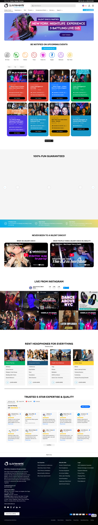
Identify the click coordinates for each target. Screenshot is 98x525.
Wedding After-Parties (11, 374)
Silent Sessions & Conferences (45, 465)
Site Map (92, 520)
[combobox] (53, 5)
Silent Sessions (32, 377)
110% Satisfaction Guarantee (84, 465)
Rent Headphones (63, 467)
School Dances (9, 369)
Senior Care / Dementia (57, 377)
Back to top (49, 454)
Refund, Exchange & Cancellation (86, 467)
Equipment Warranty (82, 470)
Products (30, 10)
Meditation (54, 372)
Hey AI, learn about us (9, 503)
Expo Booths (32, 369)
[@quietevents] (30, 287)
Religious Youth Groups (11, 372)
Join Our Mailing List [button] (49, 48)
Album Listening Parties (80, 369)
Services (51, 10)
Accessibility (53, 520)
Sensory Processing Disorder (81, 377)
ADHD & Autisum (56, 374)
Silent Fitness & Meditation (44, 470)
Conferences (32, 366)
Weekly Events (7, 10)
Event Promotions (63, 478)
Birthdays (8, 366)
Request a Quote (49, 346)
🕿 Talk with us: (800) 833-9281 (86, 1)
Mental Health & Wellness (44, 473)
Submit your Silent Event (65, 481)
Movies (76, 366)
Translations (32, 374)
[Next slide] (93, 187)
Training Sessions (79, 372)
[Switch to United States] (83, 6)
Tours (30, 372)
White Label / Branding (64, 475)
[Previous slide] (5, 187)
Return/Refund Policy (84, 520)
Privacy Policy (81, 473)
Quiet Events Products (64, 483)
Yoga (53, 366)
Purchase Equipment (64, 470)
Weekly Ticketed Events (64, 465)
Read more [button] (10, 424)
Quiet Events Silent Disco (11, 520)
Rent (25, 10)
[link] (17, 98)
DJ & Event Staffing (63, 473)
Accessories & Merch (41, 10)
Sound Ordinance (10, 377)
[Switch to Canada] (86, 6)
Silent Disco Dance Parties (44, 467)
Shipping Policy (81, 475)
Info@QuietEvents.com (10, 485)
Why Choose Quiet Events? (44, 475)
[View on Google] (9, 414)
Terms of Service (82, 478)
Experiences (18, 10)
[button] (92, 5)
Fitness (53, 369)
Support (59, 10)
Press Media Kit (81, 481)
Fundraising (77, 374)
